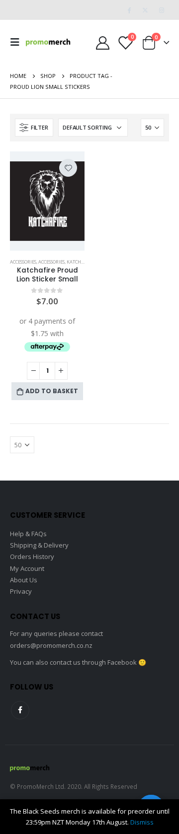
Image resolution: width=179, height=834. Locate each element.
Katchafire (80, 262)
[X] (145, 10)
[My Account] (102, 42)
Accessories (23, 262)
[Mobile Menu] (18, 42)
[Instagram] (162, 10)
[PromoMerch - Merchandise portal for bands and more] (48, 42)
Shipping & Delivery (39, 545)
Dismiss (142, 822)
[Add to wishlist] (68, 168)
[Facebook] (129, 10)
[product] (47, 201)
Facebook (20, 710)
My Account (27, 568)
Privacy (21, 591)
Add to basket (51, 391)
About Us (23, 579)
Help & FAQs (28, 533)
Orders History (32, 556)
